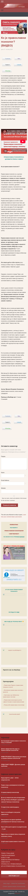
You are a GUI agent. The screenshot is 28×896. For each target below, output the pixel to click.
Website (3, 488)
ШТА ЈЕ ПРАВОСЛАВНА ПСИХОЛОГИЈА (13, 866)
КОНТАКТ (21, 536)
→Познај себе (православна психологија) (13, 705)
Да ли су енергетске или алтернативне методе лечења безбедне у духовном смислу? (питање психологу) (13, 800)
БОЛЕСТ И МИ (5, 857)
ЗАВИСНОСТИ (5, 862)
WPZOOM (17, 893)
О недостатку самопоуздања (10, 807)
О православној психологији (10, 792)
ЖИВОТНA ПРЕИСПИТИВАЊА (10, 859)
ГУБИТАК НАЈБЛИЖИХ (8, 855)
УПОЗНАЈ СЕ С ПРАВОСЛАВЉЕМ (11, 864)
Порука (3, 456)
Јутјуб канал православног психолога (13, 841)
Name (2, 472)
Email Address (5, 480)
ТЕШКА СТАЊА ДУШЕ (7, 853)
